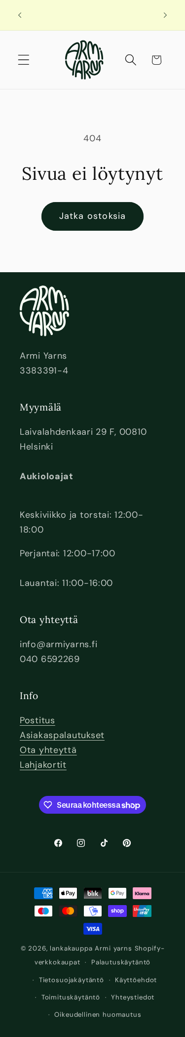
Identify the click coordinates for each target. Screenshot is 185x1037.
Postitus (37, 720)
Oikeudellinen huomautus (97, 1014)
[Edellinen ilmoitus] (20, 15)
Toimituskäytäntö (70, 997)
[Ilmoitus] (165, 15)
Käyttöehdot (136, 980)
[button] (24, 60)
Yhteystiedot (132, 997)
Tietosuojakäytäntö (71, 980)
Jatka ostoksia (92, 216)
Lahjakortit (43, 765)
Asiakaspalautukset (62, 735)
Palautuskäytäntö (120, 962)
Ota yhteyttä (48, 750)
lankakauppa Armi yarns (92, 948)
